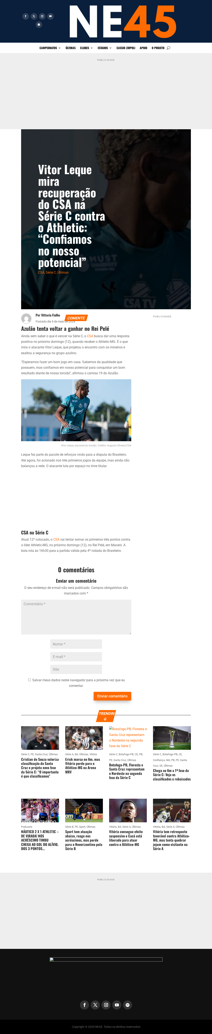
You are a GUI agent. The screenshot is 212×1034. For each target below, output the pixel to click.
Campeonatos (48, 48)
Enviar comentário (112, 696)
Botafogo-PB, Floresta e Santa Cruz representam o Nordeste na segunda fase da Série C (127, 771)
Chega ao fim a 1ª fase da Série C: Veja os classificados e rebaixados (172, 775)
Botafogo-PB (126, 754)
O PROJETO (158, 48)
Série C (51, 272)
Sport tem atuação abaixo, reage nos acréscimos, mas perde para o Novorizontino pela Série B (83, 840)
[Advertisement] (106, 92)
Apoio (143, 48)
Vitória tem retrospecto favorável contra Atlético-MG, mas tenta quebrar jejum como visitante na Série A (171, 840)
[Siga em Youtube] (50, 16)
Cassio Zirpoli (126, 48)
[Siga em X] (34, 16)
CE (136, 754)
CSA (41, 272)
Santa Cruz (41, 754)
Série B (69, 826)
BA (76, 754)
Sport (82, 826)
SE (161, 765)
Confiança (159, 760)
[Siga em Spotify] (39, 24)
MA (168, 760)
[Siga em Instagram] (42, 16)
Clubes (84, 48)
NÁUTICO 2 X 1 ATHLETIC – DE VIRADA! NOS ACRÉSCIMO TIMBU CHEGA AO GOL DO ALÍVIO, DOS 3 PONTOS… (40, 840)
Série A (69, 754)
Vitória (93, 754)
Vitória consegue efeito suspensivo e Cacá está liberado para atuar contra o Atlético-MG (126, 838)
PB (140, 754)
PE (32, 754)
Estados (103, 48)
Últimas (71, 48)
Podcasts (26, 826)
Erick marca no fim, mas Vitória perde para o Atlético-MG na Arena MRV (82, 765)
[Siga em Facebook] (25, 16)
